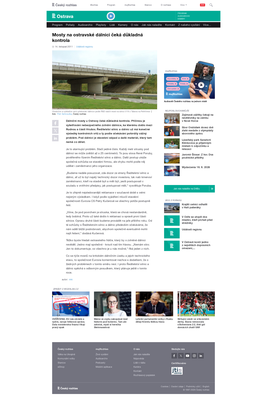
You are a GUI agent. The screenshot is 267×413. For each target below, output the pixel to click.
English (206, 386)
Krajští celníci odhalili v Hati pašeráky (194, 206)
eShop (61, 367)
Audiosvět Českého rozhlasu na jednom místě (185, 101)
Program (111, 5)
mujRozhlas (130, 5)
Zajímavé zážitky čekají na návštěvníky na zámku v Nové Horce (197, 117)
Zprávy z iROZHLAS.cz (66, 289)
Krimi (184, 79)
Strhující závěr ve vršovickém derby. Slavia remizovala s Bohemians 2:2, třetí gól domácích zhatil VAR (193, 323)
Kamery (181, 19)
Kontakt (170, 24)
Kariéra (137, 367)
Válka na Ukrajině (66, 354)
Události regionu (84, 46)
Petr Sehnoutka (64, 114)
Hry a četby (171, 79)
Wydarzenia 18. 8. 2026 (196, 167)
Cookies (164, 386)
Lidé (112, 24)
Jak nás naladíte (152, 24)
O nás (134, 24)
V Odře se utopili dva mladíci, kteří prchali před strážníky (197, 219)
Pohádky (170, 84)
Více (207, 24)
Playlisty (101, 24)
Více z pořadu (173, 200)
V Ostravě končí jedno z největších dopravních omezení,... (196, 245)
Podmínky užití (193, 386)
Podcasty (100, 362)
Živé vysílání (172, 89)
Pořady (70, 24)
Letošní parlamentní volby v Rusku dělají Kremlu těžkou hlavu (154, 320)
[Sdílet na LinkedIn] (55, 138)
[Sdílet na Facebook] (55, 123)
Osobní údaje (177, 386)
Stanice (148, 5)
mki (71, 279)
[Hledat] (211, 5)
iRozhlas (94, 5)
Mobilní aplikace (104, 367)
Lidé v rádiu (139, 362)
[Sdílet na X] (55, 130)
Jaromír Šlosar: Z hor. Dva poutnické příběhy (197, 156)
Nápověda (139, 358)
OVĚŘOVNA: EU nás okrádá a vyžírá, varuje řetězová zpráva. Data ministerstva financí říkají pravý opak (68, 323)
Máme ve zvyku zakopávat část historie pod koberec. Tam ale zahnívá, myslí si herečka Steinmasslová (111, 323)
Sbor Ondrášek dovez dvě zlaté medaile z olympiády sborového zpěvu (197, 130)
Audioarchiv (184, 16)
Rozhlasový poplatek (144, 375)
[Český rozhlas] (64, 5)
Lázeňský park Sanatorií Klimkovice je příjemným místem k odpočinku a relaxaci (196, 144)
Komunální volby (66, 358)
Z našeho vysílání (189, 24)
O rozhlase (166, 5)
